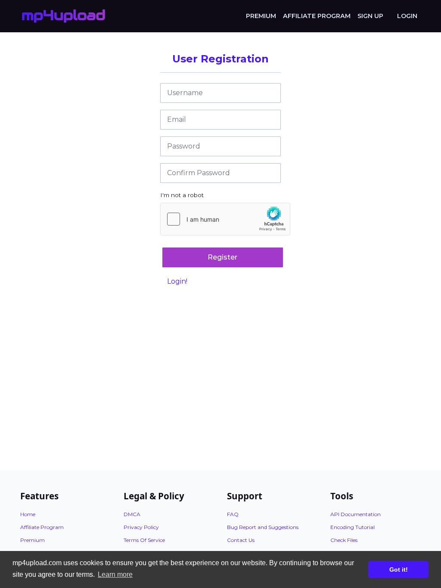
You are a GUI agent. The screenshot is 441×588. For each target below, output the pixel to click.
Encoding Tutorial (352, 527)
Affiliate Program (317, 16)
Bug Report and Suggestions (262, 527)
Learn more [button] (115, 574)
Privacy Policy (141, 527)
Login (407, 16)
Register (222, 257)
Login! (177, 281)
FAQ (233, 514)
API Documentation (355, 514)
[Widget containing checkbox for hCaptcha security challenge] (225, 219)
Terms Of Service (144, 540)
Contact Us (241, 540)
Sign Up (370, 16)
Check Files (343, 540)
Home (27, 514)
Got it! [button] (398, 569)
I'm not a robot (182, 195)
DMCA (132, 514)
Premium (261, 16)
